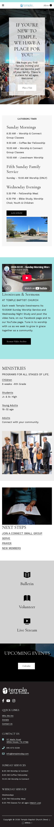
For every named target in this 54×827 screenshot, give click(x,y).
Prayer (6, 543)
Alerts (46, 5)
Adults (6, 418)
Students (7, 392)
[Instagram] (13, 701)
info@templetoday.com (18, 753)
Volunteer (27, 606)
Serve (6, 538)
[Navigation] (3, 5)
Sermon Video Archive (16, 341)
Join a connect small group (22, 533)
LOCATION (16, 213)
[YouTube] (8, 701)
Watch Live (35, 803)
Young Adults (10, 405)
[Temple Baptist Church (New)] (27, 5)
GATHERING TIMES (27, 118)
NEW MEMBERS (11, 548)
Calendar (26, 666)
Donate (5, 720)
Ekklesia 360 (27, 822)
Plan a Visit (27, 87)
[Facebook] (3, 701)
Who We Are (7, 716)
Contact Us (7, 724)
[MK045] (16, 690)
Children (7, 379)
